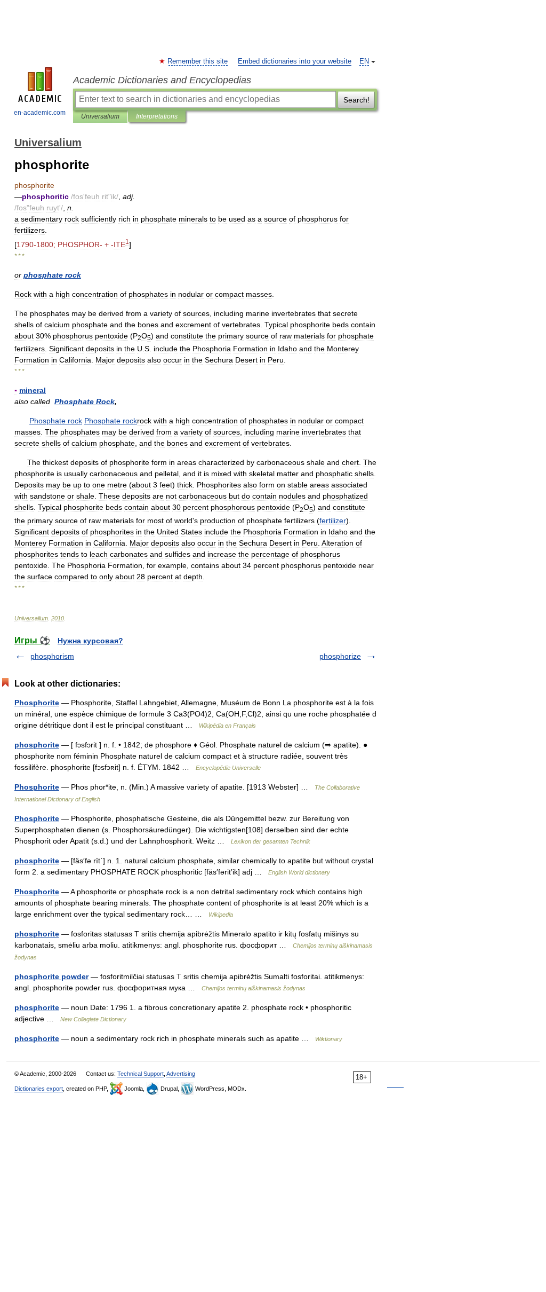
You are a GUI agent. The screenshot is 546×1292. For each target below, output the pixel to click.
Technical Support (140, 1073)
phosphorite (36, 744)
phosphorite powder (51, 976)
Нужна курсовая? (90, 640)
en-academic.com (40, 112)
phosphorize (340, 656)
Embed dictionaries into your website (294, 61)
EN (364, 61)
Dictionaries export (38, 1088)
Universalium (100, 116)
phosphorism (52, 656)
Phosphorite (36, 702)
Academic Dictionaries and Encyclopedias (162, 80)
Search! (356, 100)
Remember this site (198, 61)
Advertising (180, 1073)
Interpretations (157, 116)
